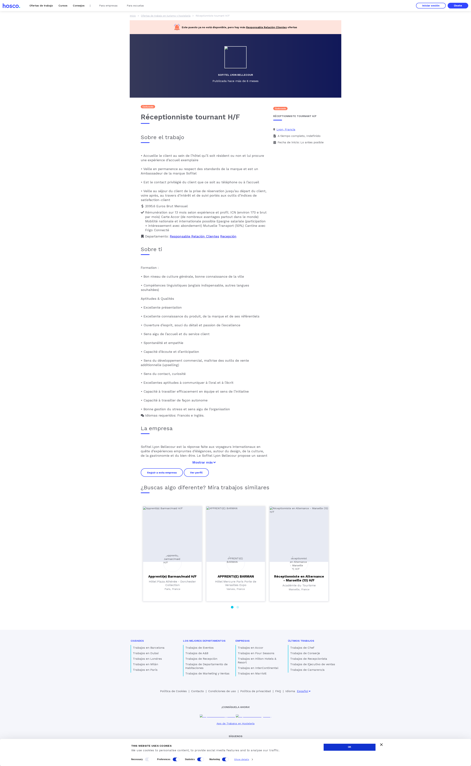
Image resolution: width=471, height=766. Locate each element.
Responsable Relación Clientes (266, 27)
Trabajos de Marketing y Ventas (207, 673)
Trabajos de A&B (196, 653)
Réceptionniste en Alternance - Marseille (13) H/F (299, 578)
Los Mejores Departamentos (204, 640)
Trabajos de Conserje (305, 653)
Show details (241, 759)
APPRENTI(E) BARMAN (236, 576)
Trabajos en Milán (145, 664)
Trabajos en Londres (147, 658)
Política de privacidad (255, 691)
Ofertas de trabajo (41, 5)
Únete (458, 5)
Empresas (243, 640)
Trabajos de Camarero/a (307, 669)
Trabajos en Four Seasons (256, 653)
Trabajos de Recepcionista (308, 658)
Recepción (228, 236)
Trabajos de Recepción (201, 658)
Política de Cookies (173, 691)
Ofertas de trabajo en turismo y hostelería (165, 15)
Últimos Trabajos (301, 640)
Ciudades (137, 640)
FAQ (278, 691)
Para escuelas (135, 5)
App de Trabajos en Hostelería (235, 723)
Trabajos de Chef (302, 647)
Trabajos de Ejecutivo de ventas (312, 664)
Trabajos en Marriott (252, 673)
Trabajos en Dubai (146, 653)
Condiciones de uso (222, 691)
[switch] (176, 759)
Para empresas (108, 5)
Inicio (133, 15)
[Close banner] (381, 744)
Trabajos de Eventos (199, 647)
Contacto (197, 691)
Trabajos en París (145, 669)
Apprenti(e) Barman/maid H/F (172, 576)
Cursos (63, 5)
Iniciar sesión (431, 5)
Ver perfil (196, 472)
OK (349, 747)
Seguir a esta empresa (162, 472)
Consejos (78, 5)
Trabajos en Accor (250, 647)
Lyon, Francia (286, 129)
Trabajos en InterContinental (258, 668)
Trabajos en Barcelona (148, 647)
